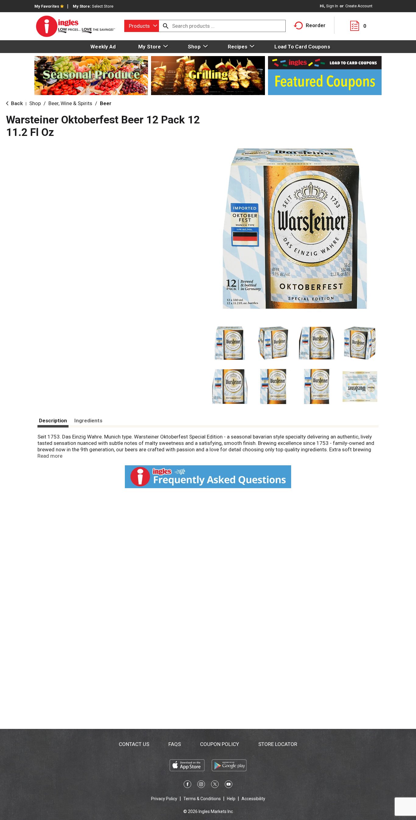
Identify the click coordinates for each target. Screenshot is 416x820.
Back (16, 103)
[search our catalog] (165, 26)
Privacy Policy (164, 798)
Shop (35, 103)
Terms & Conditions (202, 798)
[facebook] (187, 785)
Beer (105, 103)
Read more (49, 456)
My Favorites (46, 6)
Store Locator (277, 744)
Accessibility (253, 798)
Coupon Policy (219, 744)
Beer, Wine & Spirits (70, 103)
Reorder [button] (316, 25)
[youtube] (228, 785)
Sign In (332, 6)
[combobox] (141, 26)
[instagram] (201, 785)
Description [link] (53, 420)
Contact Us (134, 744)
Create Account (358, 6)
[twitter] (215, 785)
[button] (230, 343)
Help (231, 798)
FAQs (174, 744)
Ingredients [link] (88, 420)
